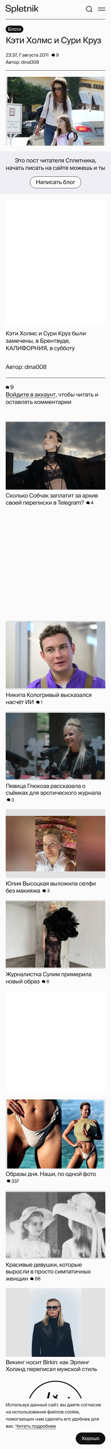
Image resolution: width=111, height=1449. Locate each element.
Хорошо (90, 1438)
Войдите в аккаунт (31, 395)
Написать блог (55, 182)
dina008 (35, 367)
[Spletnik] (22, 9)
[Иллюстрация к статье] (55, 111)
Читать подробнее (36, 1426)
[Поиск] (89, 9)
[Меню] (101, 9)
